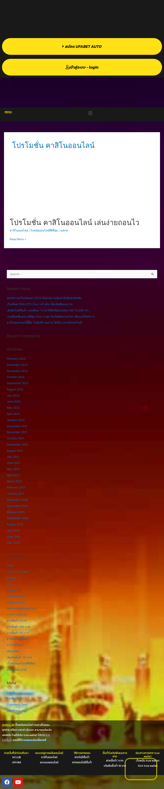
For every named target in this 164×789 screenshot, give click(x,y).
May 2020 (13, 542)
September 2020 (18, 518)
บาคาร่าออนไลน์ (16, 614)
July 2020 (13, 530)
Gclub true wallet (18, 571)
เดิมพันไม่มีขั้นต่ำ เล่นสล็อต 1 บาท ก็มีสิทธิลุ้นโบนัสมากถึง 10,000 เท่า (48, 310)
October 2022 (16, 377)
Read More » (18, 239)
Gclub (10, 565)
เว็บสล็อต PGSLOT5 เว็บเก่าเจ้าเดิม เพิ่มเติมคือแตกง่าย (40, 304)
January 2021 (15, 493)
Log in (11, 692)
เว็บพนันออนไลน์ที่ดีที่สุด (43, 230)
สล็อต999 (13, 651)
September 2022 (17, 383)
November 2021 (17, 432)
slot (9, 583)
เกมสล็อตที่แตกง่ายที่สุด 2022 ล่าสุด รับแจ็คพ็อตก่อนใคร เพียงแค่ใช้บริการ (51, 316)
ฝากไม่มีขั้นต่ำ (15, 645)
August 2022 (15, 389)
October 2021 (15, 438)
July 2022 (13, 395)
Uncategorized (16, 596)
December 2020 (17, 499)
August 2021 (15, 450)
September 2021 (17, 444)
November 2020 (17, 506)
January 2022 (16, 420)
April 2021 (13, 475)
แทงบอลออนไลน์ (17, 669)
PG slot (11, 577)
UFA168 (16, 762)
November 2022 (17, 371)
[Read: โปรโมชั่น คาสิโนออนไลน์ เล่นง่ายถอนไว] (82, 188)
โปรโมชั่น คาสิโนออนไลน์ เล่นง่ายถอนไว (74, 222)
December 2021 (17, 426)
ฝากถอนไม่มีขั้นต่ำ (18, 638)
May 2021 (13, 469)
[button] (90, 113)
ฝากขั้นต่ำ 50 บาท (18, 633)
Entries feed (14, 698)
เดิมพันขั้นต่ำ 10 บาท (19, 657)
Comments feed (17, 704)
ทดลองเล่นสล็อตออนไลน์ (21, 608)
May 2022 (13, 407)
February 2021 (16, 487)
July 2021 (13, 456)
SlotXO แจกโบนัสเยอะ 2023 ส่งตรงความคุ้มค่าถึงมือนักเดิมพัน (44, 298)
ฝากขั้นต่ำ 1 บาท (17, 620)
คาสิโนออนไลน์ (19, 230)
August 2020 (15, 524)
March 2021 (14, 481)
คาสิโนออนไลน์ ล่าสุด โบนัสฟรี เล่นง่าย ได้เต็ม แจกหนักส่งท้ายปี (44, 322)
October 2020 (16, 512)
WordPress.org (16, 710)
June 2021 (13, 462)
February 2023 (16, 358)
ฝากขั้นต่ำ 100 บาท (18, 626)
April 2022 (13, 413)
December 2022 (17, 364)
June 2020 (14, 536)
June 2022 (13, 401)
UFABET (12, 589)
